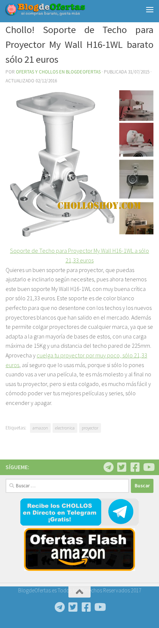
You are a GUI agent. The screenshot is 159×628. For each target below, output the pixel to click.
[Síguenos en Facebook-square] (135, 467)
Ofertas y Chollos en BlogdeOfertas (58, 72)
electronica (65, 428)
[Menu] (150, 9)
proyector (90, 428)
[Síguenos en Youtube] (148, 467)
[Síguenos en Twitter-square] (121, 467)
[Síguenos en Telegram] (108, 467)
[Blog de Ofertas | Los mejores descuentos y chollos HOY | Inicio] (58, 9)
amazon (40, 428)
